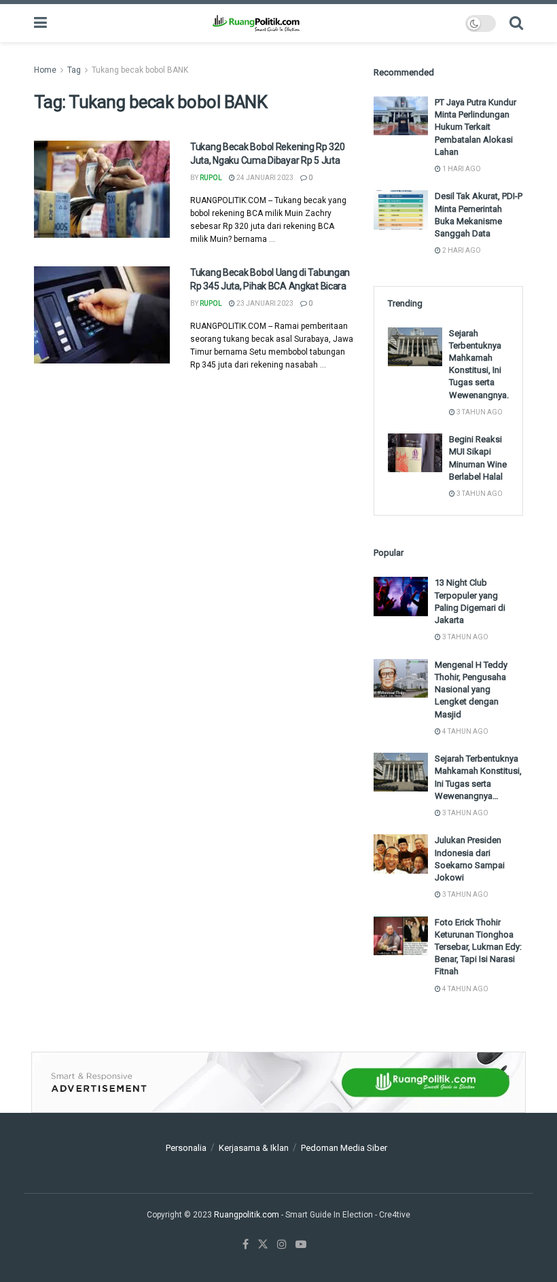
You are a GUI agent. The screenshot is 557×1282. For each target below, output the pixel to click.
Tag (74, 70)
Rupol (211, 177)
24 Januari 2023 (264, 177)
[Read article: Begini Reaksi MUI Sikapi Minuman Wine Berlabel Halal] (415, 452)
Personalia (186, 1148)
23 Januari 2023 (264, 303)
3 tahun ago (479, 412)
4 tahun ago (464, 731)
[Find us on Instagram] (282, 1244)
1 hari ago (461, 169)
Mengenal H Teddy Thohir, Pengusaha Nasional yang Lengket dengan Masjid (471, 689)
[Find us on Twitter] (262, 1244)
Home (45, 70)
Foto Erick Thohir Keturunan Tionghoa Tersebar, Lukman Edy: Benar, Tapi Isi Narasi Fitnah (478, 947)
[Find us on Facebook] (245, 1244)
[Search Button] (516, 23)
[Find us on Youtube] (300, 1244)
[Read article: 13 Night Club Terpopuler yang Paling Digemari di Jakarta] (401, 596)
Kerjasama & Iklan (254, 1148)
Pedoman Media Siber (344, 1148)
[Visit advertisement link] (278, 1082)
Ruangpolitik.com (247, 1214)
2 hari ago (461, 250)
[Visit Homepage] (256, 23)
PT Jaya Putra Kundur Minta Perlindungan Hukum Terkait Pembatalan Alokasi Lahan (475, 127)
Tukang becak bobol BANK (140, 70)
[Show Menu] (40, 23)
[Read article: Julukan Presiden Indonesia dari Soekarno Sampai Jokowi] (401, 853)
